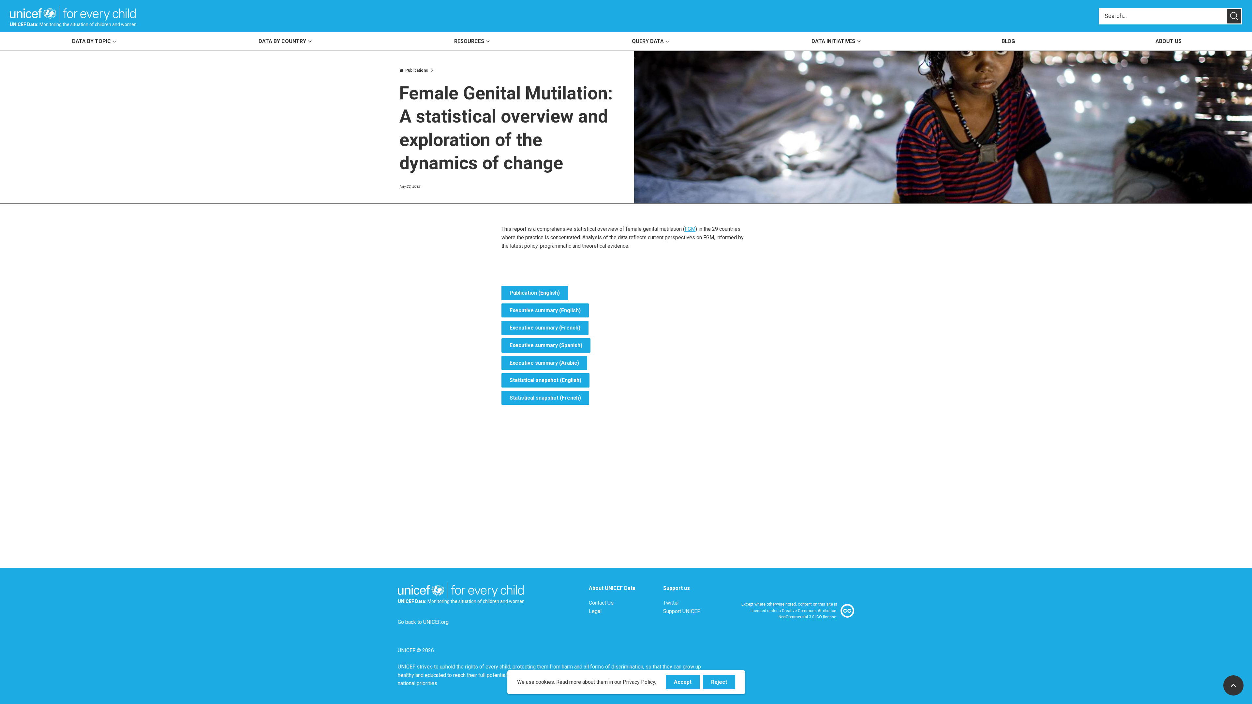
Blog (1008, 41)
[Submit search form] (1170, 16)
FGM (690, 229)
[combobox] (1163, 16)
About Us (1168, 41)
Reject (723, 684)
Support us (676, 588)
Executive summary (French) (545, 328)
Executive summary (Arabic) (544, 363)
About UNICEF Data (612, 588)
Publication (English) (535, 293)
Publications (416, 70)
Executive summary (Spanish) (546, 345)
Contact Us (601, 603)
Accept (687, 684)
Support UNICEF (681, 611)
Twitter (671, 603)
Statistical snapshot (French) (545, 398)
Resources (469, 41)
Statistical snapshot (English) (545, 380)
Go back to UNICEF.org (423, 622)
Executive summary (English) (545, 310)
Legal (595, 611)
